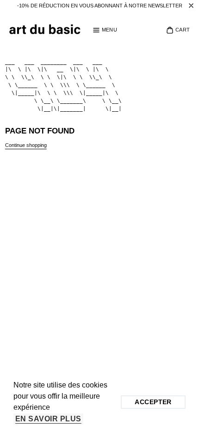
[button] (104, 30)
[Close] (191, 6)
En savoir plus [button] (48, 419)
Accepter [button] (153, 402)
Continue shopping (26, 145)
